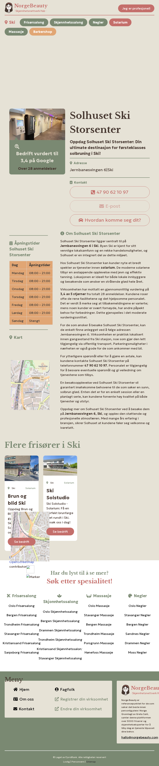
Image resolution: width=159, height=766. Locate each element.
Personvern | (79, 761)
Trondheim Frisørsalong (22, 624)
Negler (98, 22)
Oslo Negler (137, 606)
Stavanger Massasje (99, 615)
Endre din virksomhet (81, 708)
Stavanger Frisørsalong (22, 634)
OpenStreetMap (21, 562)
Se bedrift (21, 542)
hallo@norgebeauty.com (139, 737)
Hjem (24, 689)
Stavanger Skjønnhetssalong (60, 658)
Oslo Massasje (99, 606)
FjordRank (71, 757)
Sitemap (91, 761)
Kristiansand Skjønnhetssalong (60, 649)
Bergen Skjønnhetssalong (60, 621)
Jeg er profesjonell (136, 8)
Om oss (26, 699)
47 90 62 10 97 (112, 192)
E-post (112, 206)
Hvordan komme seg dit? (113, 220)
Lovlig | (67, 761)
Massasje (16, 32)
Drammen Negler (137, 643)
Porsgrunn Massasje (99, 643)
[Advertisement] (79, 67)
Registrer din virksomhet (84, 699)
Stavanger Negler (137, 615)
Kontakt (26, 708)
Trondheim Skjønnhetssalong (60, 639)
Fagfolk (67, 689)
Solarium (120, 22)
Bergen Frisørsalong (22, 615)
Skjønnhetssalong (68, 22)
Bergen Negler (137, 624)
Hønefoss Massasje (99, 652)
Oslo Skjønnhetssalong (60, 611)
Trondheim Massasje (99, 634)
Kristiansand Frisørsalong (22, 643)
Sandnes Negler (137, 634)
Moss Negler (137, 652)
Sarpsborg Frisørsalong (22, 652)
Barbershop (42, 32)
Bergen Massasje (98, 624)
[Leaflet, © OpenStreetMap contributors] (28, 366)
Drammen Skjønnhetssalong (60, 630)
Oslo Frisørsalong (22, 606)
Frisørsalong (34, 22)
